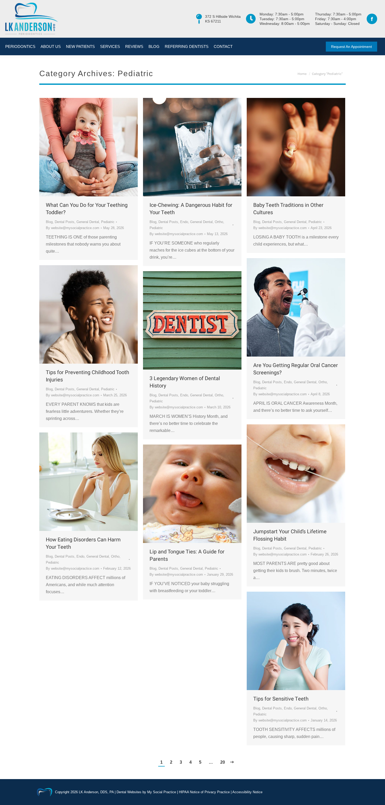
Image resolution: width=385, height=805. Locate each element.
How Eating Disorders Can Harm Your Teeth (83, 543)
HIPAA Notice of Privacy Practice (204, 792)
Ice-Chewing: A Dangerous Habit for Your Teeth (191, 209)
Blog (49, 222)
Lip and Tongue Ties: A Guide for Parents (187, 555)
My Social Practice (161, 792)
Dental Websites (129, 792)
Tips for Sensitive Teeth (281, 699)
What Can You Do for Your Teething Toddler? (87, 209)
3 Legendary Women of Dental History (185, 382)
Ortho (219, 222)
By (72, 228)
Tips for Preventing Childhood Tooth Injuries (87, 376)
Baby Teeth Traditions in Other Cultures (288, 209)
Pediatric (107, 222)
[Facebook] (372, 19)
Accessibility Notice (247, 792)
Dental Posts (64, 222)
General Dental (87, 222)
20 (222, 762)
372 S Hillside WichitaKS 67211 (223, 18)
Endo (184, 222)
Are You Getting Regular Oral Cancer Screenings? (295, 369)
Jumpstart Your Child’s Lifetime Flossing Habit (290, 535)
